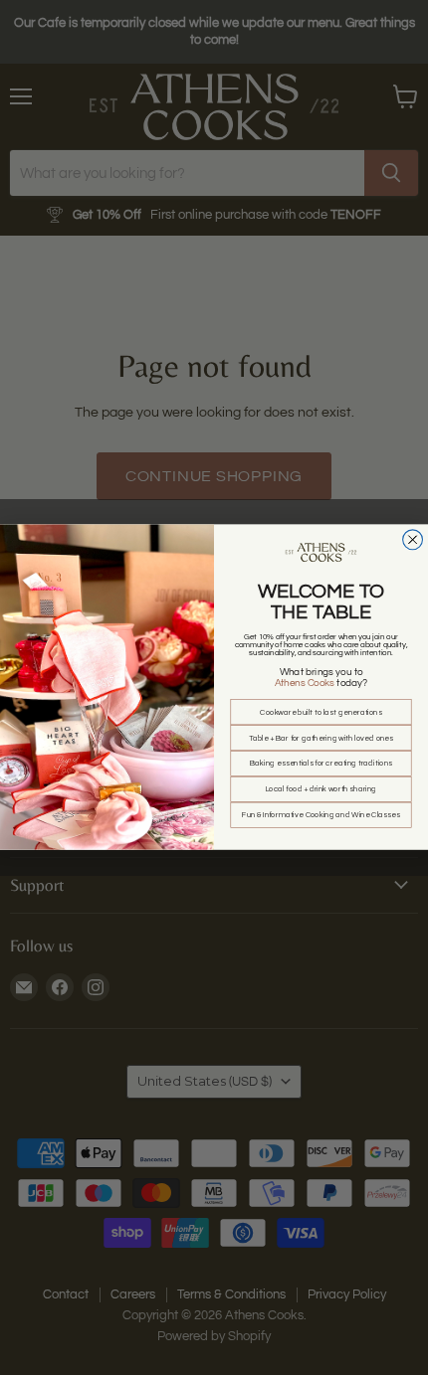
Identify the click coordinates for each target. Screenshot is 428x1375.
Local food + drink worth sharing (321, 790)
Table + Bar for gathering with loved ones (321, 739)
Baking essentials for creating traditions (321, 765)
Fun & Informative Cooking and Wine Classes (321, 815)
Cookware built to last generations (320, 713)
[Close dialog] (413, 540)
